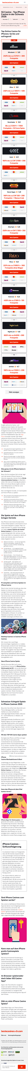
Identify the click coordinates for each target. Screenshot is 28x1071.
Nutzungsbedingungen (14, 1035)
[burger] (25, 2)
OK (22, 1067)
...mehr (25, 25)
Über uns (3, 1035)
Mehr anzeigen (14, 392)
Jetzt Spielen (14, 63)
